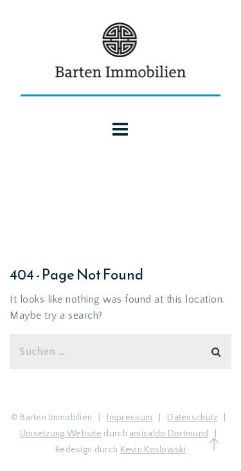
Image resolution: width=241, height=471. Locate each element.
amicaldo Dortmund (168, 434)
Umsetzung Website (61, 434)
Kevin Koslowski (153, 450)
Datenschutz (192, 418)
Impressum (129, 418)
